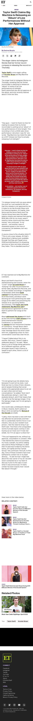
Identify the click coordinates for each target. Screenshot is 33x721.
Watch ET (29, 5)
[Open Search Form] (30, 2)
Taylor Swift (6, 72)
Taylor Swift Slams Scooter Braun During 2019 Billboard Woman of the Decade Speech (16, 586)
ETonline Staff (7, 680)
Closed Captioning (9, 693)
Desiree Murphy (9, 51)
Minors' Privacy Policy (10, 697)
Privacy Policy (7, 691)
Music (16, 10)
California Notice (8, 695)
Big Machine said (17, 307)
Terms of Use (7, 689)
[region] (16, 637)
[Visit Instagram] (14, 705)
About (5, 678)
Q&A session (21, 318)
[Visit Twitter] (9, 705)
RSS (4, 682)
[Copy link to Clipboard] (19, 56)
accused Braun (18, 285)
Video (15, 5)
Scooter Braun (9, 74)
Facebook (6, 668)
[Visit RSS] (24, 705)
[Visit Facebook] (4, 705)
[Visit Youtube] (19, 705)
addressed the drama (14, 316)
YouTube (6, 674)
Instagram (6, 670)
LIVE (4, 5)
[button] (16, 573)
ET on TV (6, 676)
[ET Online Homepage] (3, 2)
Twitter (5, 672)
